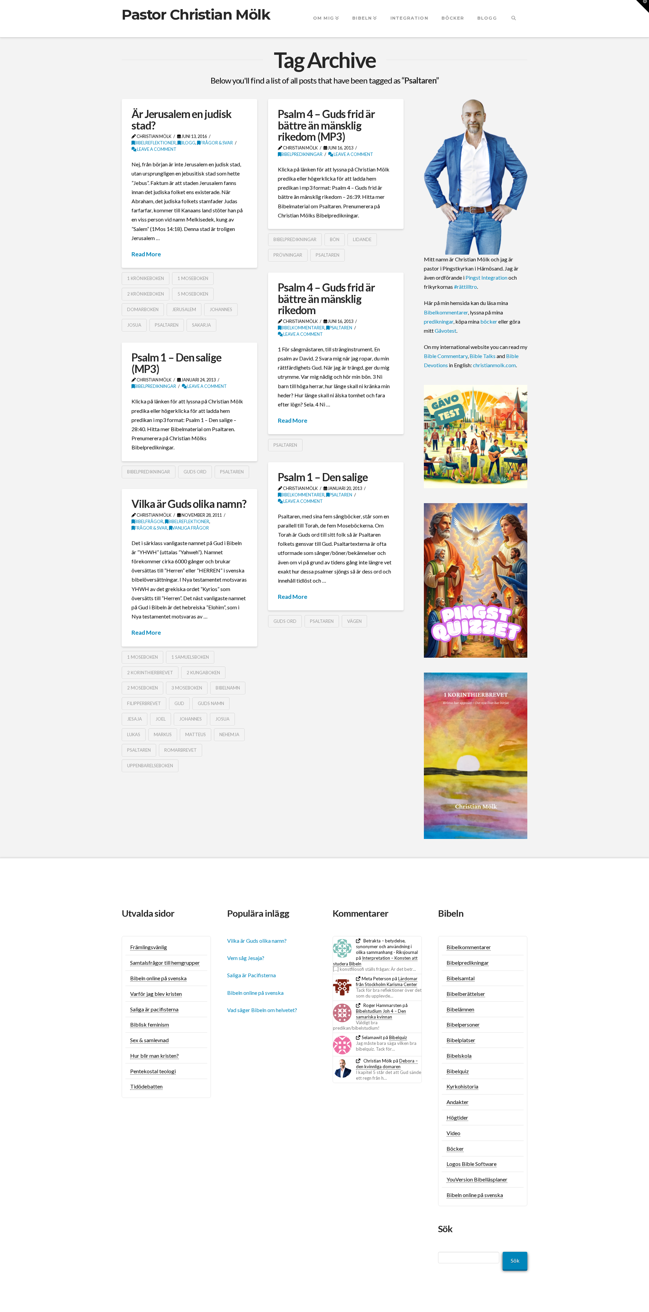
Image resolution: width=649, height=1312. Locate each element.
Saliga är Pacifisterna (251, 975)
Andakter (457, 1102)
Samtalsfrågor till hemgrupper (165, 962)
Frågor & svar (216, 142)
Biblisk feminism (149, 1024)
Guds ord (195, 471)
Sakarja (201, 325)
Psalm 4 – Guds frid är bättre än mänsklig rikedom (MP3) (326, 125)
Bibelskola (459, 1055)
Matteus (195, 734)
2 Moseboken (142, 687)
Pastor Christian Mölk (196, 14)
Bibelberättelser (466, 993)
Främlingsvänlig (148, 947)
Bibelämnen (460, 1009)
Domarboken (143, 309)
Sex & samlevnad (149, 1040)
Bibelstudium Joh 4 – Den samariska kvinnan (381, 1014)
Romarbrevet (180, 750)
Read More (146, 254)
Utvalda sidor (148, 913)
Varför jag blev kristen (156, 993)
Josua (134, 325)
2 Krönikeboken (145, 294)
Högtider (457, 1117)
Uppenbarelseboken (150, 765)
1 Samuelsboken (190, 657)
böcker (488, 321)
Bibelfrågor (149, 521)
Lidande (362, 239)
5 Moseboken (192, 294)
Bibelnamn (228, 687)
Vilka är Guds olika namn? (188, 503)
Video (453, 1133)
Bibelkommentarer (302, 327)
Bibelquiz (398, 1037)
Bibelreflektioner (155, 142)
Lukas (133, 734)
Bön (334, 239)
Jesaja (134, 719)
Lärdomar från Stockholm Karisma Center (386, 981)
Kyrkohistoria (462, 1086)
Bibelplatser (461, 1040)
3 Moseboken (186, 687)
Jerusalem (184, 309)
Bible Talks (483, 356)
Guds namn (211, 703)
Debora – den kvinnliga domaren (387, 1063)
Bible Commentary (445, 356)
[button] (642, 6)
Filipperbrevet (144, 703)
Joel (160, 719)
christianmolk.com (494, 365)
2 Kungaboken (203, 672)
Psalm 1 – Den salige (323, 477)
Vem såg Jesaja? (245, 958)
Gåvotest (445, 330)
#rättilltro (465, 286)
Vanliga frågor (190, 528)
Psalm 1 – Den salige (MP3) (176, 363)
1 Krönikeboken (145, 278)
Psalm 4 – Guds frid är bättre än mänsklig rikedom (326, 299)
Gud (179, 703)
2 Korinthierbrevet (150, 672)
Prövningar (287, 255)
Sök (515, 1260)
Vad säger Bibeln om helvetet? (262, 1010)
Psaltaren (166, 325)
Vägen (354, 621)
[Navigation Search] (513, 18)
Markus (163, 734)
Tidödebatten (146, 1086)
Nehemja (229, 734)
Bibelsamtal (461, 978)
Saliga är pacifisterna (154, 1009)
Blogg (188, 142)
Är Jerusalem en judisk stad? (181, 119)
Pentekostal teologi (153, 1071)
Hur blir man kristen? (154, 1055)
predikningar (438, 321)
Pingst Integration (486, 277)
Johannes (221, 309)
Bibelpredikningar (301, 154)
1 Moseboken (192, 278)
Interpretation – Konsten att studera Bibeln (375, 960)
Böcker (455, 1148)
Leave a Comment (156, 149)
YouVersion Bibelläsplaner (477, 1179)
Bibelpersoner (463, 1024)
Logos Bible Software (472, 1164)
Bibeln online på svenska (158, 978)
